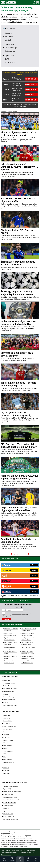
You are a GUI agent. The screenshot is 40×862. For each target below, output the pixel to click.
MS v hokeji (6, 743)
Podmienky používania (29, 850)
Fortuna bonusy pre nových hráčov (12, 791)
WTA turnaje (6, 737)
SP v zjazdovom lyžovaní (9, 726)
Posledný (29, 554)
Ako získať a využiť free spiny (10, 819)
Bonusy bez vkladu (8, 813)
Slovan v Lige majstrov (9, 683)
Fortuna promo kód (8, 794)
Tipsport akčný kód (8, 789)
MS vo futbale (10, 62)
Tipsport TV (6, 811)
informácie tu (28, 835)
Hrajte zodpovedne (5, 833)
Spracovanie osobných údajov (9, 852)
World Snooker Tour (8, 751)
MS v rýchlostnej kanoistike (10, 705)
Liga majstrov (10, 44)
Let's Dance (6, 767)
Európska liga (10, 51)
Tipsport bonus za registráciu (10, 786)
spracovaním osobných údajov (19, 614)
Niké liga (5, 694)
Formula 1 (6, 732)
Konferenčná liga (11, 48)
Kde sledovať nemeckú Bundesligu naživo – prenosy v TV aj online (19, 167)
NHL (4, 756)
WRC (4, 765)
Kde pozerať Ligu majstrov (10, 688)
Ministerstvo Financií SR (16, 844)
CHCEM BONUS (30, 79)
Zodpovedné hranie (8, 846)
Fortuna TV (6, 808)
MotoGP (5, 748)
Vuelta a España (7, 686)
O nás (2, 850)
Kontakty (8, 850)
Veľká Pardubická (7, 745)
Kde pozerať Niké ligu (9, 697)
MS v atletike (6, 770)
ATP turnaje (6, 734)
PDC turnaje (6, 754)
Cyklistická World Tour (9, 762)
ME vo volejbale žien (8, 691)
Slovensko (8, 33)
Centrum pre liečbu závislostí (21, 846)
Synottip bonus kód (8, 805)
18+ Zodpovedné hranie (25, 852)
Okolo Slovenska (7, 759)
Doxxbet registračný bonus (10, 797)
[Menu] (37, 2)
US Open (5, 702)
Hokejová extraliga (8, 740)
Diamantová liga (7, 729)
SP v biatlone (6, 723)
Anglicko (8, 40)
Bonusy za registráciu (8, 816)
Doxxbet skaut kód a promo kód (11, 800)
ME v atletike (6, 773)
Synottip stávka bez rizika (9, 802)
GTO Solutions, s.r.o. (6, 855)
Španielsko (9, 36)
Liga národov (9, 55)
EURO (7, 59)
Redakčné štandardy (17, 850)
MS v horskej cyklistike (9, 699)
